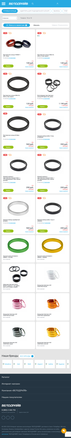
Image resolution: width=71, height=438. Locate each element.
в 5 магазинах (12, 139)
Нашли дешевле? (29, 66)
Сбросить (36, 25)
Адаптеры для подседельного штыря (34, 11)
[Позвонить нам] (62, 4)
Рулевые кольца (9, 11)
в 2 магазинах (12, 58)
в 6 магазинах (46, 139)
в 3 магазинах (46, 58)
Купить (8, 66)
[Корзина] (67, 4)
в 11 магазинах (46, 223)
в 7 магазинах (12, 182)
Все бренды (25, 356)
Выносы (57, 11)
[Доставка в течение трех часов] (10, 33)
